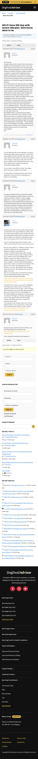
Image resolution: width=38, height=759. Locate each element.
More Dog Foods (7, 619)
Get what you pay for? (18, 485)
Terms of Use (21, 738)
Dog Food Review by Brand (10, 651)
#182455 (33, 314)
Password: (7, 363)
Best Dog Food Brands (9, 680)
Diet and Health (20, 13)
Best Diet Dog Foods (9, 634)
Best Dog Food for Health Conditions (14, 640)
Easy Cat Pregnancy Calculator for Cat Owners (16, 435)
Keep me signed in (11, 371)
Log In (9, 374)
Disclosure (5, 738)
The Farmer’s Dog (7, 686)
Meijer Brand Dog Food (19, 509)
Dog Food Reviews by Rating (11, 655)
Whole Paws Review (21, 522)
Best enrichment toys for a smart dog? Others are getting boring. (17, 453)
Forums (11, 13)
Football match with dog (21, 529)
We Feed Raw (6, 694)
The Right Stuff (18, 518)
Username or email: (11, 391)
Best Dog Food (8, 603)
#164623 (33, 216)
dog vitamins (6, 471)
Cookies (4, 746)
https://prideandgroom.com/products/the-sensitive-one (17, 332)
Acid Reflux (17, 525)
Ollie (3, 690)
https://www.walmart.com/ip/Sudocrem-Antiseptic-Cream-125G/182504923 (16, 309)
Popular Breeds (7, 669)
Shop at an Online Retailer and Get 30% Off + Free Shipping (11, 723)
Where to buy (11, 717)
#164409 (33, 49)
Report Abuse (21, 49)
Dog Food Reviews (8, 646)
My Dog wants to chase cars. (18, 546)
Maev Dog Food (17, 497)
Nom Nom (5, 702)
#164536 (33, 139)
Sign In (8, 409)
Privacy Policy (6, 742)
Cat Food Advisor (26, 2)
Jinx (3, 698)
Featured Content (8, 674)
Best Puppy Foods (8, 629)
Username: (8, 356)
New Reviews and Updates (10, 660)
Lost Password (8, 416)
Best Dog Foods (7, 598)
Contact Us (21, 742)
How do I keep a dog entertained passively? (15, 443)
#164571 (33, 181)
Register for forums (10, 414)
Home (4, 13)
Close (35, 2)
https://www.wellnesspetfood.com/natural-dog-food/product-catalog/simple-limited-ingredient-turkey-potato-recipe (19, 280)
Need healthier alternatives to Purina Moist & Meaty (17, 462)
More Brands (6, 706)
